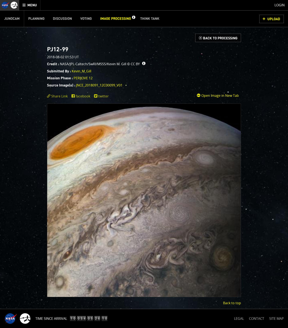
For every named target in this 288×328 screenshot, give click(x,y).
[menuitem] (29, 5)
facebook (83, 96)
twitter (103, 96)
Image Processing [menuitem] (115, 18)
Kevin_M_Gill (81, 71)
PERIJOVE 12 (83, 78)
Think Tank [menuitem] (149, 18)
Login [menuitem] (280, 5)
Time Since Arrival (51, 318)
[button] (133, 19)
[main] (144, 164)
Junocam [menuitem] (12, 18)
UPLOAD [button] (273, 19)
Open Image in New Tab (220, 95)
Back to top (232, 303)
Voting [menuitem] (86, 18)
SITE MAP (276, 318)
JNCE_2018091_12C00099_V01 (99, 85)
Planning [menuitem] (36, 18)
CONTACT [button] (256, 318)
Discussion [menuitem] (62, 18)
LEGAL (239, 318)
